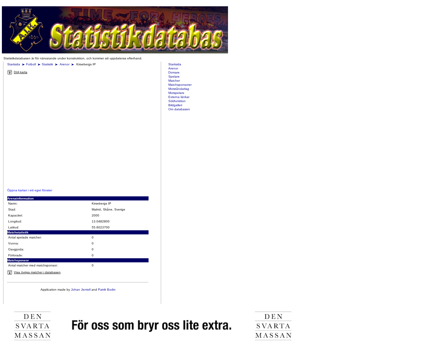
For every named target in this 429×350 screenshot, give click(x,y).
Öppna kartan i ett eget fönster (29, 190)
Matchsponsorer (180, 84)
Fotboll (31, 64)
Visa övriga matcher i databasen (37, 272)
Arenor (65, 64)
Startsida (13, 64)
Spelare (174, 76)
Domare (174, 72)
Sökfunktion (177, 101)
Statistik (47, 64)
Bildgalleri (175, 105)
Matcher (174, 80)
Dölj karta (20, 72)
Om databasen (179, 109)
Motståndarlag (178, 88)
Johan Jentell (80, 289)
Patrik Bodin (107, 289)
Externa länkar (178, 97)
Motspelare (176, 93)
